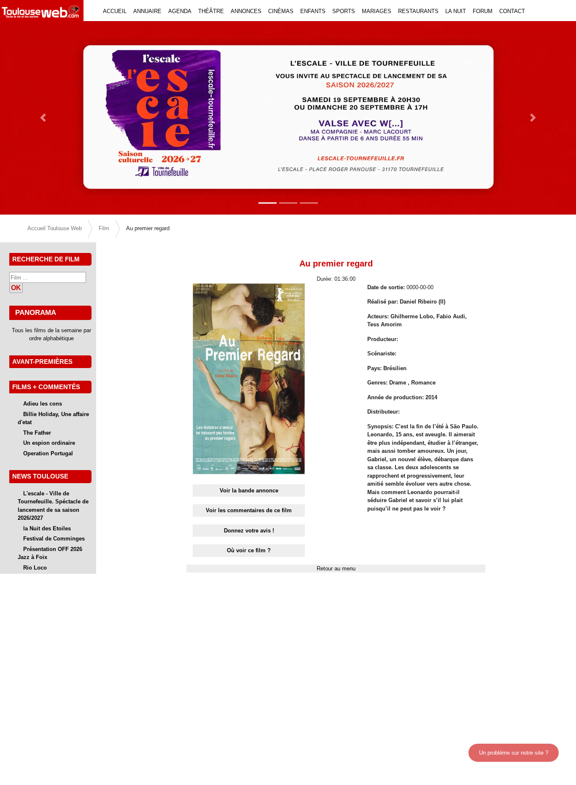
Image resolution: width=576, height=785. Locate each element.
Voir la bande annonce (249, 490)
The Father (37, 433)
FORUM (483, 11)
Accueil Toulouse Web (54, 228)
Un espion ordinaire (49, 443)
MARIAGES (376, 11)
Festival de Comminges (54, 538)
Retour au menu (336, 568)
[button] (43, 118)
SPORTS (343, 11)
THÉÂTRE (211, 11)
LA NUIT (455, 11)
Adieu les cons (42, 404)
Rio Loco (35, 568)
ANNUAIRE (147, 11)
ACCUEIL (115, 11)
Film (104, 228)
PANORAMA (35, 312)
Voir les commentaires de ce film (249, 510)
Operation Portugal (48, 453)
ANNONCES (246, 11)
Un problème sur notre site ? (513, 753)
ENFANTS (313, 11)
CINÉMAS (280, 11)
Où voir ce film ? (249, 550)
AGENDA (179, 11)
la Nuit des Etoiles (47, 528)
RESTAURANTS (418, 11)
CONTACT (512, 11)
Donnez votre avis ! (249, 530)
